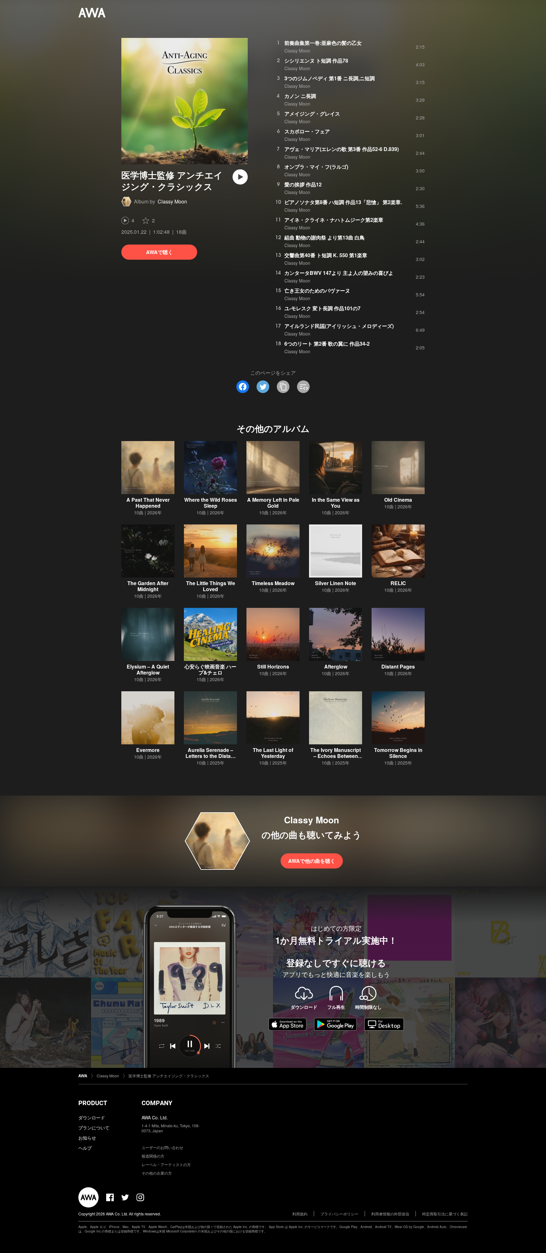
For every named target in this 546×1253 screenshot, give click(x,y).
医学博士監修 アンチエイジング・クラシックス (169, 1075)
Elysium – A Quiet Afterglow (148, 669)
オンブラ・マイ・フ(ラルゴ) (316, 166)
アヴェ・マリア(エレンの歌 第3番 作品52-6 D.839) (341, 149)
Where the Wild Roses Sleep (210, 502)
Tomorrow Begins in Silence (398, 753)
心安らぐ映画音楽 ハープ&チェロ (210, 669)
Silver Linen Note (335, 583)
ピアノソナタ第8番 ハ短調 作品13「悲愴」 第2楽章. (343, 202)
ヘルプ (85, 1148)
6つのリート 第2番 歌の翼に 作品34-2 (327, 343)
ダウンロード (91, 1117)
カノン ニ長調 (300, 96)
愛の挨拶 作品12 (303, 184)
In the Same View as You (336, 502)
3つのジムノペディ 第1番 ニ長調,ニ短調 (329, 78)
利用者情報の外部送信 (390, 1213)
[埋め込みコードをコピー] (303, 386)
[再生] (240, 177)
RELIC (398, 583)
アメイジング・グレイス (312, 113)
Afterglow (335, 666)
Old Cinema (398, 499)
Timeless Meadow (273, 583)
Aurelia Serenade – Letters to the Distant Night (210, 756)
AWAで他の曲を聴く (311, 860)
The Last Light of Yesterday (273, 753)
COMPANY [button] (157, 1103)
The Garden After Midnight (147, 586)
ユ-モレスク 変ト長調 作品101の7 (322, 308)
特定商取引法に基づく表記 (445, 1213)
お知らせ (87, 1138)
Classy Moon (172, 201)
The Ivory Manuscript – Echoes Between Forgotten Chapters (335, 756)
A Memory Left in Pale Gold (273, 502)
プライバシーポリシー (339, 1213)
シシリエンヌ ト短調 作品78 (316, 60)
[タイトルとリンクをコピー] (283, 386)
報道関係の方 (153, 1156)
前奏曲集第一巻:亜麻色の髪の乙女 (323, 42)
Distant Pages (398, 666)
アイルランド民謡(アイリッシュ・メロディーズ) (339, 326)
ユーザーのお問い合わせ (162, 1147)
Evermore (148, 750)
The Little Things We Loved (210, 586)
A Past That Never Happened (148, 502)
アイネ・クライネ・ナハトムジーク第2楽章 (333, 219)
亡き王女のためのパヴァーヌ (317, 290)
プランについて (93, 1127)
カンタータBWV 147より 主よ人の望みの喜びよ (338, 272)
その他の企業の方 (157, 1173)
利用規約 (299, 1213)
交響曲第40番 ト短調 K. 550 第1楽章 (325, 255)
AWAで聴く (159, 252)
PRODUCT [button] (92, 1103)
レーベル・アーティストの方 (166, 1164)
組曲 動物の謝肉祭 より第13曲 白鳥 (324, 237)
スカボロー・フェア (307, 131)
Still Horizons (273, 666)
